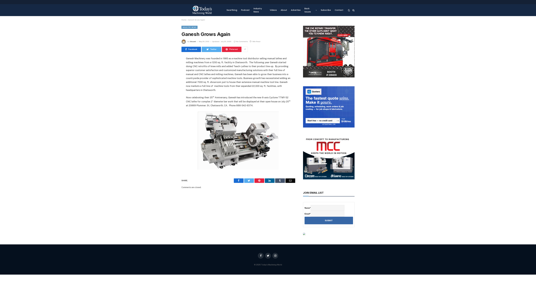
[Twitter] (171, 73)
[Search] (353, 10)
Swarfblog (232, 10)
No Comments (242, 42)
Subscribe (326, 10)
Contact (339, 10)
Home (183, 20)
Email (307, 214)
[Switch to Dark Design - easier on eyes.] (349, 10)
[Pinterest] (171, 87)
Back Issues (307, 10)
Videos (273, 10)
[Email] (171, 94)
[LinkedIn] (171, 80)
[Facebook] (171, 66)
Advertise (296, 10)
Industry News (257, 10)
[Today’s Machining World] (201, 10)
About (284, 10)
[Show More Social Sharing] (245, 49)
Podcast (245, 10)
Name (308, 208)
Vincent (193, 42)
